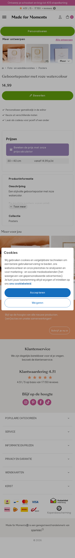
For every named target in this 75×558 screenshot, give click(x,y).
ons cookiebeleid (20, 283)
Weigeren (37, 302)
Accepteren (37, 292)
